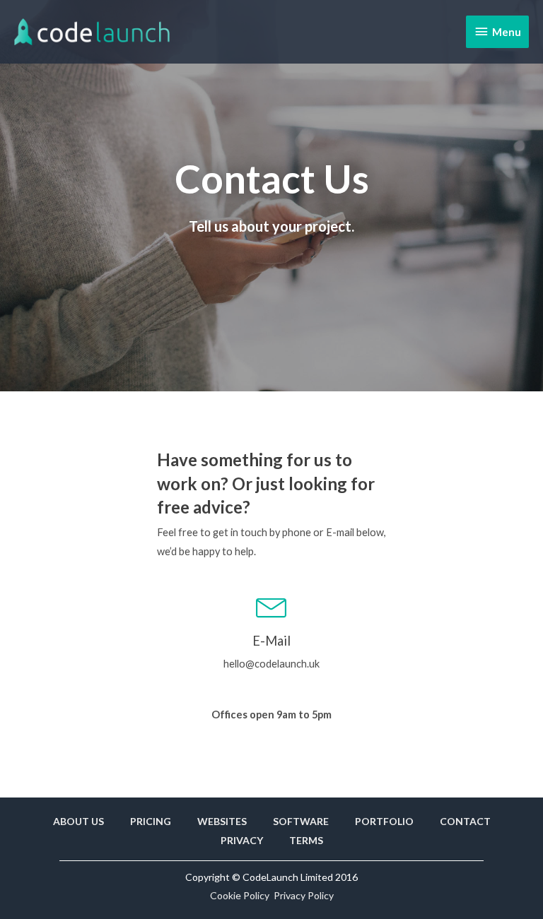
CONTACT (465, 821)
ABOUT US (78, 821)
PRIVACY (242, 840)
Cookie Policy (239, 895)
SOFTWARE (301, 821)
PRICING (150, 821)
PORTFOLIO (384, 821)
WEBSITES (222, 821)
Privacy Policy (304, 895)
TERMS (306, 840)
